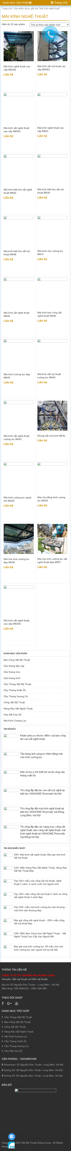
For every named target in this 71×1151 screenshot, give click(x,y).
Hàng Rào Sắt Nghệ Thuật (18, 708)
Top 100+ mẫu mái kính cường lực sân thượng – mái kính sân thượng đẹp (40, 909)
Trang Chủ (60, 2)
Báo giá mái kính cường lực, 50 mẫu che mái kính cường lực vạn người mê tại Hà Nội (38, 948)
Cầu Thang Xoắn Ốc (15, 690)
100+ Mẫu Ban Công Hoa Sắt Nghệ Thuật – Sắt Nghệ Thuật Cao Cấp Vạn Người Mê (40, 935)
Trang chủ (7, 8)
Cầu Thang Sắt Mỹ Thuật (17, 684)
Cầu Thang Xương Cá (16, 696)
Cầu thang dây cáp (14, 666)
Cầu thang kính (12, 678)
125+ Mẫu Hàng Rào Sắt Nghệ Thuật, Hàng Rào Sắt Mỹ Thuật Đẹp (40, 869)
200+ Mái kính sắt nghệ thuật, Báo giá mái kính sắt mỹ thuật (39, 856)
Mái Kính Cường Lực (15, 720)
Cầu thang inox (12, 672)
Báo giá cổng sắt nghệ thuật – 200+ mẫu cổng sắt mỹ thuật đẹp (39, 922)
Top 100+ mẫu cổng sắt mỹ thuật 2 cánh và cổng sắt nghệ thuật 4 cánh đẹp (40, 895)
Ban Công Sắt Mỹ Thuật (17, 660)
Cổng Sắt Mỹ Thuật (14, 702)
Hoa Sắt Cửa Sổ (12, 714)
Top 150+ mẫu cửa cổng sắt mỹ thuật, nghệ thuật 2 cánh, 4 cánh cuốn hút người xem (38, 882)
